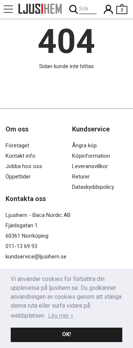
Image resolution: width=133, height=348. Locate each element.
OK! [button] (66, 334)
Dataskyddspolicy (93, 187)
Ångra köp (84, 145)
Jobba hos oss (24, 166)
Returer (81, 176)
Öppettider (18, 176)
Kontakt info (20, 156)
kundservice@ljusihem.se (36, 256)
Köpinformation (91, 156)
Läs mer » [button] (61, 315)
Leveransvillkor (90, 166)
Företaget (17, 145)
